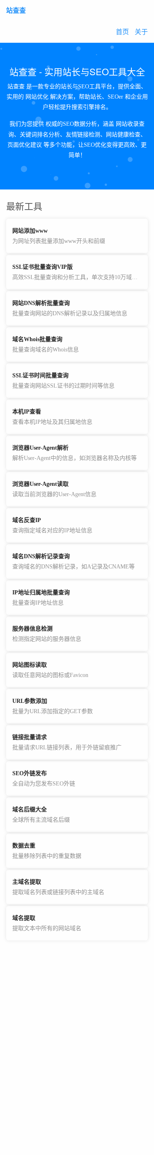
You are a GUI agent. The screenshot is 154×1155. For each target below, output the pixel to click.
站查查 (16, 10)
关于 (141, 31)
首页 (122, 31)
